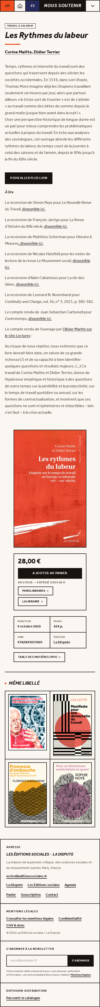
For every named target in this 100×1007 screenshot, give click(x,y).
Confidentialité (70, 918)
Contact (52, 895)
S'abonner (80, 960)
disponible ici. (33, 209)
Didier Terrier (47, 52)
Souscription (31, 895)
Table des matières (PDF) (38, 658)
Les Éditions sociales (44, 885)
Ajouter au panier (50, 573)
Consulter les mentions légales (30, 918)
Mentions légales (81, 975)
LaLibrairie (34, 602)
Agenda (70, 885)
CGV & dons (15, 925)
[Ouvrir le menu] (93, 5)
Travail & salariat (20, 26)
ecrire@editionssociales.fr (26, 876)
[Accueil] (20, 5)
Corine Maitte (18, 52)
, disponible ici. (30, 243)
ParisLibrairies (37, 591)
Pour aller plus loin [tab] (28, 178)
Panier (11, 895)
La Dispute (14, 885)
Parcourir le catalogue (23, 998)
